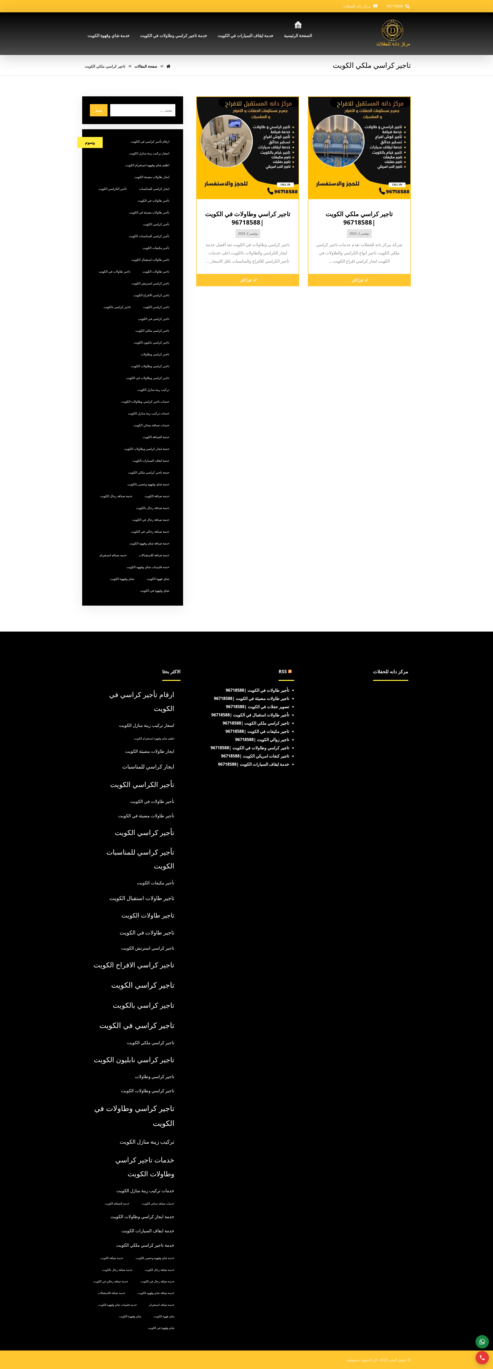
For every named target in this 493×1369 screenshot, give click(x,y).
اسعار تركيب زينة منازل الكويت (149, 153)
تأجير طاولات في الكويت (153, 200)
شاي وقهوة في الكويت (154, 590)
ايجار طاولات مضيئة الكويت (151, 177)
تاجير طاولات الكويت (156, 271)
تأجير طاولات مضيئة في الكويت (149, 212)
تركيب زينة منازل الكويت (153, 389)
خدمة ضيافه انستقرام (113, 555)
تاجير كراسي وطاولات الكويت (150, 366)
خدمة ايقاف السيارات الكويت (150, 460)
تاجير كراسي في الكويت (153, 319)
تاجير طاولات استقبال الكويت (150, 259)
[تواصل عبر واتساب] (482, 1341)
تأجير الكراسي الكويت (112, 189)
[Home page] (168, 66)
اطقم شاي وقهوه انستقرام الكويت (147, 165)
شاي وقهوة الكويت (122, 579)
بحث (98, 110)
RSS (283, 671)
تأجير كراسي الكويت (156, 224)
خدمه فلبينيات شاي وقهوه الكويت (148, 567)
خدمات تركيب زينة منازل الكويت (148, 413)
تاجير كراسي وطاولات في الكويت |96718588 (250, 748)
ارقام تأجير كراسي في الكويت (150, 141)
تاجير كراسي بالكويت (117, 307)
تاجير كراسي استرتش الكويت (150, 283)
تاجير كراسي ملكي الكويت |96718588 (256, 723)
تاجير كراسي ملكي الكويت (152, 330)
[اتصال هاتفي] (482, 1357)
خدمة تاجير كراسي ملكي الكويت (148, 472)
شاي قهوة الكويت (158, 579)
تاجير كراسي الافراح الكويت (151, 295)
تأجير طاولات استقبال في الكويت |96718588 (250, 715)
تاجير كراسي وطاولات (155, 354)
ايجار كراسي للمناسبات (154, 189)
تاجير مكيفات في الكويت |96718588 (257, 731)
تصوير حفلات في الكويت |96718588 (257, 706)
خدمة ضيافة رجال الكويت (116, 496)
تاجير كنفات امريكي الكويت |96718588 (255, 756)
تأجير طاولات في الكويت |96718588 (257, 690)
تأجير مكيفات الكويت (156, 248)
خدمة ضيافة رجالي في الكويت (150, 531)
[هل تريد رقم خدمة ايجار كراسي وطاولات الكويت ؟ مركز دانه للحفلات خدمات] (393, 33)
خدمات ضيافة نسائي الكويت (151, 425)
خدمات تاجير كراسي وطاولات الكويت (145, 401)
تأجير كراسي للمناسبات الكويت (149, 236)
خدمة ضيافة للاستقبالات (154, 555)
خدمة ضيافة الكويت (157, 496)
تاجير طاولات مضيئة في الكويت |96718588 (251, 698)
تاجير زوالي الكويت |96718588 (262, 739)
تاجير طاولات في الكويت (114, 271)
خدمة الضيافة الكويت (156, 437)
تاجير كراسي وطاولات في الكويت (147, 378)
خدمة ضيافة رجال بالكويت (152, 508)
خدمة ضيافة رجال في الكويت (150, 519)
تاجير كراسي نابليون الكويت (151, 342)
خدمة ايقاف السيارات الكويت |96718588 (253, 764)
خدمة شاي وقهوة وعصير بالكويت (148, 484)
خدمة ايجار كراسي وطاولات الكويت (146, 449)
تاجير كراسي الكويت (156, 307)
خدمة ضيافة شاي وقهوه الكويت (149, 543)
